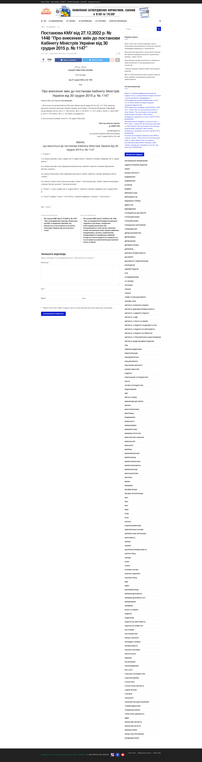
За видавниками (56, 21)
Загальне (129, 285)
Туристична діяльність (134, 714)
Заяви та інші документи (135, 297)
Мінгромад (129, 413)
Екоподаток (130, 265)
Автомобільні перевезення (136, 161)
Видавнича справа (133, 201)
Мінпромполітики (132, 453)
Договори (129, 257)
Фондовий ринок (132, 738)
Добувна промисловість (135, 253)
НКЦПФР (128, 546)
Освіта (127, 566)
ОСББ (127, 562)
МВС (126, 393)
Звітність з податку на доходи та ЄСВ (141, 325)
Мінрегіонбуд (130, 457)
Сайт (84, 298)
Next (147, 11)
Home (43, 27)
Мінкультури (130, 441)
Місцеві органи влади (134, 493)
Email (43, 298)
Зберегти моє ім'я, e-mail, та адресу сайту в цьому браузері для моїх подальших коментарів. (78, 308)
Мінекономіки (130, 425)
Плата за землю (131, 610)
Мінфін (127, 481)
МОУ (126, 505)
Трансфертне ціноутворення (137, 702)
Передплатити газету (144, 753)
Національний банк (133, 525)
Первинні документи (133, 594)
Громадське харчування (135, 225)
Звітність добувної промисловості (140, 309)
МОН (126, 501)
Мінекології (129, 421)
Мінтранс (128, 477)
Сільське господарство (135, 674)
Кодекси (128, 373)
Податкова (129, 618)
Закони (128, 289)
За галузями (100, 21)
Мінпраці (128, 449)
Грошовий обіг (131, 229)
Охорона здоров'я (132, 574)
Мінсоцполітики (131, 473)
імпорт (48, 207)
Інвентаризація (131, 353)
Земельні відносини (133, 349)
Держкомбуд (130, 237)
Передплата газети (94, 2)
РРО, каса (129, 670)
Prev (57, 11)
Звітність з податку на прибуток (138, 333)
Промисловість (131, 646)
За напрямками (85, 21)
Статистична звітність (134, 686)
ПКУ (44, 21)
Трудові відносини (132, 706)
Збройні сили (130, 301)
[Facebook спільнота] (117, 754)
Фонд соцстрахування (134, 734)
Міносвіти (129, 445)
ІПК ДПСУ (63, 2)
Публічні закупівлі (132, 650)
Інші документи (131, 361)
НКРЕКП (128, 542)
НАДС (127, 513)
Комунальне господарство (136, 377)
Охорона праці (131, 578)
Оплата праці (130, 553)
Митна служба (131, 397)
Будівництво (130, 177)
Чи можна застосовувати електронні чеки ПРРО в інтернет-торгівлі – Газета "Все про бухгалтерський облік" (142, 137)
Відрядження (130, 209)
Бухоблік (128, 185)
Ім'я (43, 289)
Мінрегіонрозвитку (133, 465)
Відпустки (129, 205)
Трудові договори (132, 710)
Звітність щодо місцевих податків (139, 341)
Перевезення (130, 602)
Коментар (45, 262)
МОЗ (126, 497)
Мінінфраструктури (133, 433)
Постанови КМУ (71, 53)
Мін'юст (128, 405)
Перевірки (129, 606)
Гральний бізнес (132, 221)
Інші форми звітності (134, 365)
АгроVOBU (83, 2)
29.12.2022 (44, 53)
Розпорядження (131, 666)
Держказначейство (133, 233)
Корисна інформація (118, 21)
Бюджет (128, 189)
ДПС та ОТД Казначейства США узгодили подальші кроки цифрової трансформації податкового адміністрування (142, 76)
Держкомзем (130, 241)
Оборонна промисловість (136, 549)
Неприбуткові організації (135, 533)
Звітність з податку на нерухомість (140, 329)
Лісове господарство (134, 385)
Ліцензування (130, 389)
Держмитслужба (132, 245)
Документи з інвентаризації (136, 261)
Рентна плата (130, 654)
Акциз (127, 169)
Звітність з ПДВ (131, 317)
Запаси (128, 293)
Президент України (132, 642)
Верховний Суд (131, 197)
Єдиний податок (132, 269)
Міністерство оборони (134, 437)
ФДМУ (127, 718)
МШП (126, 509)
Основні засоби (131, 570)
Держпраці (129, 249)
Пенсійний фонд (131, 590)
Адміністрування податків (136, 165)
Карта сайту (157, 753)
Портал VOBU (45, 2)
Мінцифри (129, 485)
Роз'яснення (130, 662)
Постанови (129, 630)
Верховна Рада (131, 193)
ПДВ (126, 582)
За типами (70, 21)
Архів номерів (55, 2)
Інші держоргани (132, 357)
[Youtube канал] (122, 754)
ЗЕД (58, 27)
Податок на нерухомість (135, 622)
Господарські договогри (135, 213)
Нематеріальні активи (134, 529)
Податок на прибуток (134, 626)
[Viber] (112, 754)
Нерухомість (130, 538)
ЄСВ (126, 273)
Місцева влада (131, 489)
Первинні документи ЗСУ (135, 598)
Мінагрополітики (132, 409)
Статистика (130, 682)
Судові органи (131, 690)
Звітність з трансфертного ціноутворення (143, 337)
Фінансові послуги (133, 726)
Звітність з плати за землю (136, 321)
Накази (128, 521)
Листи (127, 381)
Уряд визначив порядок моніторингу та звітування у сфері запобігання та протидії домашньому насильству (142, 62)
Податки (128, 614)
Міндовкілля (130, 417)
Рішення (128, 658)
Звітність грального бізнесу (137, 305)
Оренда (128, 558)
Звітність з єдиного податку (137, 313)
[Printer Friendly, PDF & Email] (80, 67)
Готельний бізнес (132, 217)
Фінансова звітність (133, 722)
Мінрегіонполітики (132, 461)
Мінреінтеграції (131, 469)
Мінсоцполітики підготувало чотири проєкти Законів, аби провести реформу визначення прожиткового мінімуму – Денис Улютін (143, 54)
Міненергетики (131, 429)
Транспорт (129, 698)
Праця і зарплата (132, 638)
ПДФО (127, 586)
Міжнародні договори (134, 401)
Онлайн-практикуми (73, 2)
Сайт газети (132, 753)
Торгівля (128, 694)
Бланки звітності (132, 173)
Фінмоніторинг (131, 730)
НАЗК (127, 517)
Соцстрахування (132, 678)
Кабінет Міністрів (59, 53)
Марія (127, 93)
